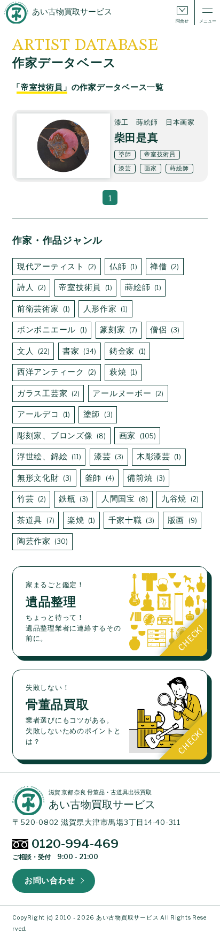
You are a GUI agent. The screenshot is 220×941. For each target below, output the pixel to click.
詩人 (30, 287)
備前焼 (145, 478)
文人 (32, 351)
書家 (78, 351)
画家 (136, 436)
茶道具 (34, 520)
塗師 (97, 414)
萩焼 (122, 372)
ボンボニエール (51, 330)
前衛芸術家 (42, 309)
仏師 (122, 266)
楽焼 (80, 520)
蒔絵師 (142, 287)
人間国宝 (123, 499)
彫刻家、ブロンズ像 (60, 436)
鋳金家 (126, 351)
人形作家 (104, 309)
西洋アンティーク (56, 372)
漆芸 (107, 456)
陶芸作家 (41, 541)
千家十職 (130, 520)
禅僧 (163, 266)
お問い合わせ (50, 880)
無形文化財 (43, 478)
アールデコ (42, 414)
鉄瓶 (72, 499)
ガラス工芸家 (47, 393)
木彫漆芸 (158, 456)
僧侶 (163, 330)
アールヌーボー (126, 393)
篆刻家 (117, 330)
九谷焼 (179, 499)
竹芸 (30, 499)
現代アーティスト (56, 266)
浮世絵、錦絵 (48, 456)
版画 (181, 520)
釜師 (98, 478)
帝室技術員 (84, 287)
